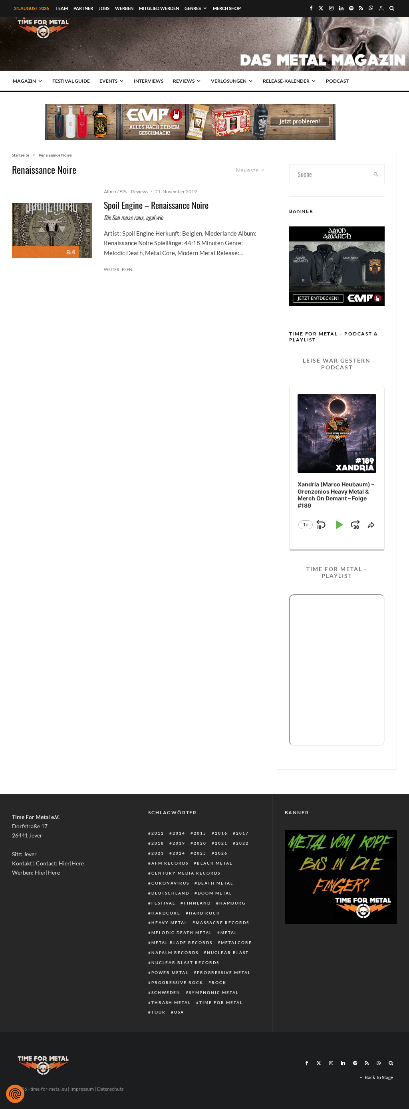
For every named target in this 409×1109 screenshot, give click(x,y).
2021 (221, 843)
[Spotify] (351, 8)
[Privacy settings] (15, 1094)
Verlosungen (228, 81)
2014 (179, 833)
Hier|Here (71, 863)
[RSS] (361, 8)
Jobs (104, 8)
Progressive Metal (224, 972)
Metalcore (236, 942)
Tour (158, 1012)
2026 (221, 853)
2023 (157, 853)
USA (179, 1012)
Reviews (184, 81)
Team (62, 8)
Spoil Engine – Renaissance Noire (156, 205)
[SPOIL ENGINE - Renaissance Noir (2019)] (52, 230)
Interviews (148, 81)
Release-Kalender (286, 81)
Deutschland (170, 893)
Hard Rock (204, 913)
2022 (242, 843)
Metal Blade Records (181, 942)
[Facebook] (311, 8)
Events (108, 81)
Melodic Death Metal (181, 932)
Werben (124, 8)
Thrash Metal (171, 1002)
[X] (321, 8)
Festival (163, 903)
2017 (242, 833)
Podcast (337, 81)
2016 (221, 833)
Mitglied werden (159, 8)
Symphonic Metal (214, 992)
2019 (179, 843)
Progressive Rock (177, 982)
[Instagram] (331, 8)
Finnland (197, 903)
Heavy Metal (169, 922)
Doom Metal (215, 893)
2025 (200, 853)
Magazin (24, 81)
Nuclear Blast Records (185, 962)
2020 (200, 843)
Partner (83, 8)
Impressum (82, 1089)
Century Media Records (185, 873)
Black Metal (214, 863)
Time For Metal (221, 1002)
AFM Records (170, 863)
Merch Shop (227, 8)
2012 (157, 833)
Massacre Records (222, 922)
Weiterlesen (118, 269)
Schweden (166, 992)
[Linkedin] (341, 8)
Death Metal (215, 883)
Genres (193, 8)
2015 (200, 833)
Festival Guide (71, 81)
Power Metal (170, 972)
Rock (219, 982)
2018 (157, 843)
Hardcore (166, 913)
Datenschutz (110, 1089)
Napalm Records (175, 952)
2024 (179, 853)
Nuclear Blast (228, 952)
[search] (376, 174)
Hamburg (232, 903)
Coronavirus (170, 883)
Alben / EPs (115, 191)
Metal (228, 932)
